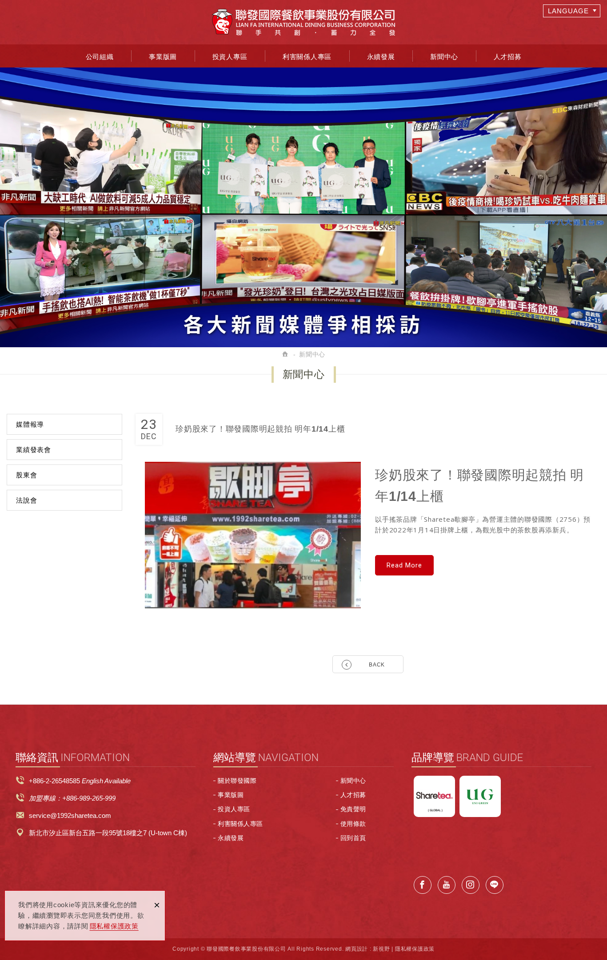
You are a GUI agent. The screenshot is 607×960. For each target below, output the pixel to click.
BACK (377, 665)
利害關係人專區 (307, 56)
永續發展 (381, 56)
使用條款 (353, 823)
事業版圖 (163, 56)
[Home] (286, 354)
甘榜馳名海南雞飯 (480, 796)
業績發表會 (33, 449)
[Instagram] (470, 885)
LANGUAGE (568, 11)
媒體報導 (30, 424)
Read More (404, 565)
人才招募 (508, 56)
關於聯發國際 (237, 780)
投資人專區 (230, 56)
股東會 (26, 475)
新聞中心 (444, 56)
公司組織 (100, 56)
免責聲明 (353, 809)
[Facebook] (422, 885)
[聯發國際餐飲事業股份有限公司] (303, 22)
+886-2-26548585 (54, 781)
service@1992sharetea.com (70, 815)
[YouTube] (446, 885)
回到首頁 (353, 837)
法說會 (26, 500)
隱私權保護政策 (114, 926)
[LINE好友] (494, 885)
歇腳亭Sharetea (434, 796)
